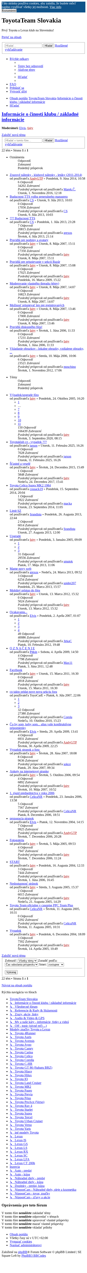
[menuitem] (30, 66)
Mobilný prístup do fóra (25, 590)
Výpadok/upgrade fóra (24, 395)
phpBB (22, 1252)
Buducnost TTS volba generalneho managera (39, 196)
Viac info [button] (55, 7)
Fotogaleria (17, 840)
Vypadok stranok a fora (24, 749)
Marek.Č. (70, 189)
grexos (68, 232)
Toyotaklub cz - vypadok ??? (28, 442)
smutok (68, 561)
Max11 (68, 662)
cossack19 (36, 489)
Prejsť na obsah (11, 37)
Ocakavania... (18, 612)
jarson (33, 445)
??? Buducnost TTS (22, 218)
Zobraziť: (11, 960)
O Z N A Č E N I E (22, 648)
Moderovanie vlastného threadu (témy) (34, 283)
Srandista (35, 514)
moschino (70, 366)
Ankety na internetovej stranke (29, 771)
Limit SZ (15, 510)
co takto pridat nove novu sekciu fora (33, 691)
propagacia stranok (22, 818)
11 (19, 424)
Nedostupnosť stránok (24, 883)
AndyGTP (36, 178)
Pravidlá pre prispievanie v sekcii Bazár (35, 261)
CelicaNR (36, 796)
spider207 (70, 583)
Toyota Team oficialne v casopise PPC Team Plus (41, 905)
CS (32, 200)
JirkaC (68, 641)
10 (19, 420)
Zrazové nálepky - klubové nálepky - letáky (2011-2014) (46, 175)
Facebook (16, 670)
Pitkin (33, 652)
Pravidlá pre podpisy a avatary (29, 240)
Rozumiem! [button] (9, 10)
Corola (68, 717)
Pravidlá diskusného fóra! (26, 327)
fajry (30, 128)
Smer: (43, 964)
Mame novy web (20, 568)
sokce (67, 764)
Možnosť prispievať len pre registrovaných (37, 305)
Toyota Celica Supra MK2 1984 (30, 485)
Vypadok (15, 930)
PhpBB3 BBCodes (33, 1255)
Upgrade (15, 536)
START (15, 862)
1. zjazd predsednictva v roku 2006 (32, 793)
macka (68, 503)
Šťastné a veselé (20, 463)
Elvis (22, 128)
